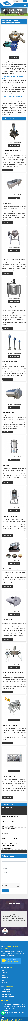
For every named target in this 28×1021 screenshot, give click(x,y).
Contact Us (5, 977)
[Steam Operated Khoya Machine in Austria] (14, 653)
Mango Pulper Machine (8, 845)
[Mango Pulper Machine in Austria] (14, 706)
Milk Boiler (5, 833)
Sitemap (4, 980)
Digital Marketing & (5, 1020)
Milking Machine (6, 810)
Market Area (5, 982)
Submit (5, 890)
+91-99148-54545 (17, 1012)
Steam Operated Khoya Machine (10, 843)
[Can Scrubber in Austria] (14, 184)
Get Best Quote (15, 145)
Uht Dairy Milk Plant (7, 848)
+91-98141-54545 (12, 961)
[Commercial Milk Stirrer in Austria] (14, 342)
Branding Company (14, 1020)
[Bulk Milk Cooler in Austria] (14, 601)
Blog (3, 975)
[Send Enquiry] (3, 1018)
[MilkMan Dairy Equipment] (7, 4)
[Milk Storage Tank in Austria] (14, 393)
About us (4, 972)
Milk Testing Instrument (9, 851)
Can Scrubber (5, 819)
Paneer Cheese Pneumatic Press (10, 816)
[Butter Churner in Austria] (14, 237)
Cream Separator (7, 807)
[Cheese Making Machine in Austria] (14, 288)
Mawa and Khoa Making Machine (10, 838)
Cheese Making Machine (8, 826)
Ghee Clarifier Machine (8, 821)
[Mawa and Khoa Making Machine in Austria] (14, 550)
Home (3, 970)
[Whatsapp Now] (3, 1013)
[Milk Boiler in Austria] (14, 446)
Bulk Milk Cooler (6, 840)
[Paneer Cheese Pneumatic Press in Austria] (14, 131)
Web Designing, (19, 1019)
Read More (7, 170)
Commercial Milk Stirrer (8, 828)
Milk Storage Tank (6, 831)
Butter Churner (6, 823)
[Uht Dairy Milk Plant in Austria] (14, 757)
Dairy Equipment (6, 813)
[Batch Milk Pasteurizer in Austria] (14, 497)
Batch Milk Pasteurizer (8, 836)
